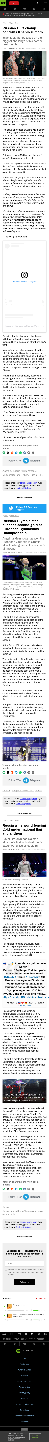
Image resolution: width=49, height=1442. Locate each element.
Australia (7, 471)
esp (11, 1334)
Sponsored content (24, 1381)
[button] (24, 749)
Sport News (14, 23)
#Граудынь (32, 977)
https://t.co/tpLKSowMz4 (18, 997)
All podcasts (41, 1298)
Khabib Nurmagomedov (25, 471)
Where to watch (24, 1370)
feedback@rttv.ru (23, 488)
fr (32, 1334)
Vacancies (24, 1422)
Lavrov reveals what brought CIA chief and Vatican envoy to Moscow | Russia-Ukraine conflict (23, 14)
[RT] (7, 1339)
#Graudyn (10, 977)
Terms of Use (24, 1387)
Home (6, 23)
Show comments (24, 497)
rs (39, 1334)
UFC (41, 475)
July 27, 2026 (24, 1005)
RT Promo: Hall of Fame (24, 1404)
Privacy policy (24, 1393)
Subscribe (24, 1282)
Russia (33, 475)
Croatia (6, 790)
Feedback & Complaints (24, 1416)
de (26, 1334)
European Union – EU (23, 790)
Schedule (24, 1376)
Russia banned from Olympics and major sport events (23, 1212)
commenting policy (28, 483)
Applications (24, 1364)
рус (19, 1334)
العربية (4, 1334)
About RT (24, 1399)
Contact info (24, 1410)
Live (24, 1358)
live (14, 3)
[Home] (3, 3)
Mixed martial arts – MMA (15, 475)
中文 (45, 1334)
